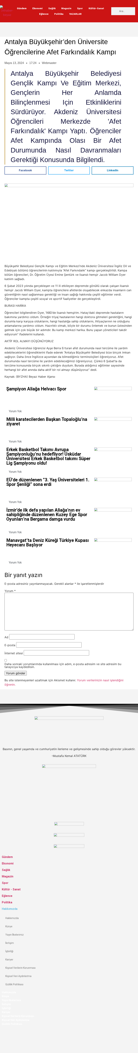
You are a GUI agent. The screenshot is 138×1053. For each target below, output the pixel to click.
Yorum (10, 590)
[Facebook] (3, 1032)
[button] (25, 170)
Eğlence (44, 14)
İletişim (9, 943)
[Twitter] (3, 1040)
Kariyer (9, 959)
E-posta (9, 645)
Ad (6, 637)
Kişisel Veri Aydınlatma (18, 976)
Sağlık (52, 8)
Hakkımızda (12, 918)
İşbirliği (9, 951)
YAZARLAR (75, 14)
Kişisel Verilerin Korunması (20, 967)
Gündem (22, 8)
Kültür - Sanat (11, 889)
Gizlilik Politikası (14, 984)
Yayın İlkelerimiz (14, 934)
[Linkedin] (3, 1049)
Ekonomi (37, 8)
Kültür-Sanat (96, 8)
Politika (58, 14)
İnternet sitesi (13, 653)
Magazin (66, 8)
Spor (80, 8)
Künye (8, 926)
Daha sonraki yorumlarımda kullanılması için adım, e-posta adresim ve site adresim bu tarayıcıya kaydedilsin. (62, 665)
